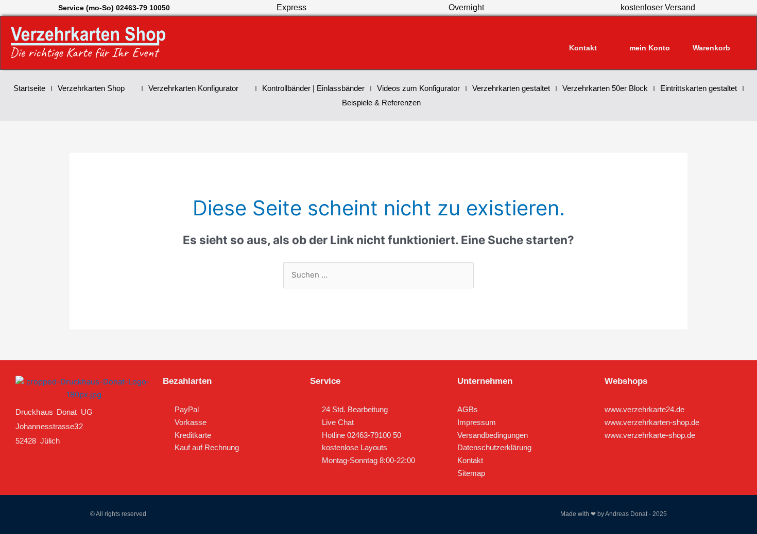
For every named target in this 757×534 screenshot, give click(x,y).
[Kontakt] (583, 38)
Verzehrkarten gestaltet (511, 88)
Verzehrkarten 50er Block (605, 88)
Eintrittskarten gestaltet (698, 88)
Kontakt (583, 48)
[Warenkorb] (711, 38)
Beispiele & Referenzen (381, 102)
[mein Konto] (650, 38)
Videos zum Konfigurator (418, 88)
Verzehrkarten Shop (91, 88)
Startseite (29, 88)
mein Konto (649, 48)
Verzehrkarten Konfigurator (193, 88)
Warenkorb (711, 48)
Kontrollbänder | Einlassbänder (313, 88)
